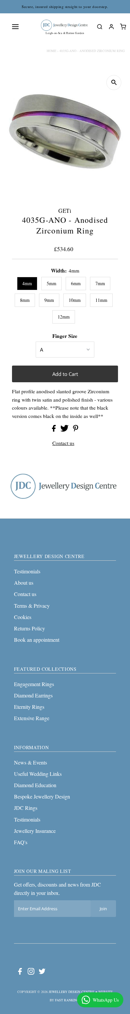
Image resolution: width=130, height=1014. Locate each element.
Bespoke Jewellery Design (42, 796)
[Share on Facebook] (54, 429)
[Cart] (123, 27)
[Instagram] (31, 973)
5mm (51, 283)
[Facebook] (20, 973)
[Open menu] (15, 26)
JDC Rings (25, 807)
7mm (100, 283)
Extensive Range (31, 717)
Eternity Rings (29, 706)
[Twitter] (42, 973)
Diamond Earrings (33, 695)
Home (51, 50)
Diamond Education (35, 785)
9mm (49, 300)
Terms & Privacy (32, 605)
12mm (64, 317)
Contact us (63, 443)
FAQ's (20, 842)
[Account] (111, 27)
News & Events (30, 762)
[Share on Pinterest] (75, 429)
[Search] (100, 27)
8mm (25, 300)
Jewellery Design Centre (71, 991)
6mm (76, 283)
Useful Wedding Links (38, 773)
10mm (75, 300)
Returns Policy (29, 628)
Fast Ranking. (67, 1000)
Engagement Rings (34, 683)
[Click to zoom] (113, 82)
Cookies (22, 616)
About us (23, 582)
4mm (27, 283)
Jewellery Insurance (35, 830)
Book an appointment (36, 639)
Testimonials (27, 571)
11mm (101, 300)
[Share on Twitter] (65, 429)
